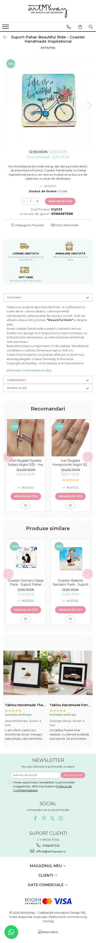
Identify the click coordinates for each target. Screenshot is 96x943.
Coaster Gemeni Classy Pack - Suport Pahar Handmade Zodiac (26, 582)
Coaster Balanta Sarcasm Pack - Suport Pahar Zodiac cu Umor (70, 582)
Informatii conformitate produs (29, 370)
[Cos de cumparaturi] (80, 26)
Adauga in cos (60, 201)
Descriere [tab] (14, 297)
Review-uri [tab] (17, 388)
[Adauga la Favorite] (26, 505)
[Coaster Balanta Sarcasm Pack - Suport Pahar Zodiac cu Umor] (70, 557)
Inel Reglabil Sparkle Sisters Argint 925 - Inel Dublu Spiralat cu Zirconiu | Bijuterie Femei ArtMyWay (26, 463)
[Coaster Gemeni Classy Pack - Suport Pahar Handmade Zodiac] (25, 557)
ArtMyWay (48, 47)
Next (89, 105)
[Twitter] (52, 818)
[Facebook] (35, 818)
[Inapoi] (3, 37)
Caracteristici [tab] (16, 380)
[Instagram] (61, 818)
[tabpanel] (48, 100)
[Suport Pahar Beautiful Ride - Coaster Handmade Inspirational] (48, 100)
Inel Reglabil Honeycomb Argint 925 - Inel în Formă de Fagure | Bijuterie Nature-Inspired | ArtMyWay (70, 463)
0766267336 (51, 845)
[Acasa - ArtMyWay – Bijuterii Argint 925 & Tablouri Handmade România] (48, 11)
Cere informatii (66, 225)
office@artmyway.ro (50, 851)
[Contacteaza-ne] (69, 26)
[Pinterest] (44, 818)
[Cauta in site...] (91, 26)
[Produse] (6, 28)
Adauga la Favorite (29, 225)
